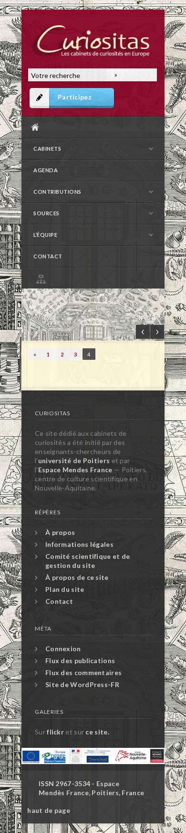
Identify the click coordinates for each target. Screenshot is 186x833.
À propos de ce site (77, 577)
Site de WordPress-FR (82, 684)
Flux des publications (80, 660)
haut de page (48, 810)
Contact (47, 256)
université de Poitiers (74, 460)
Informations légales (79, 544)
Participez (75, 97)
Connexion (63, 648)
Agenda (45, 170)
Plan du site (95, 278)
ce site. (97, 732)
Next (157, 332)
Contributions (57, 192)
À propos (60, 532)
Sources (46, 213)
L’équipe (45, 235)
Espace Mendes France (75, 470)
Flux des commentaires (83, 672)
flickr (55, 732)
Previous (143, 332)
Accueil (90, 127)
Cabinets (47, 148)
